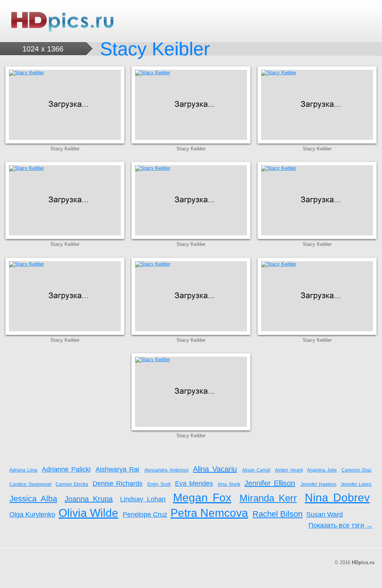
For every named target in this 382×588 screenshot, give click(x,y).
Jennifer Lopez (356, 484)
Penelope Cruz (145, 514)
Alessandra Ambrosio (166, 470)
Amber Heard (289, 470)
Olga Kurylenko (32, 514)
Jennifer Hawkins (318, 484)
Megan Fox (202, 497)
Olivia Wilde (88, 513)
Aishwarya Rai (117, 469)
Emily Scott (158, 484)
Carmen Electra (72, 484)
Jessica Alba (33, 498)
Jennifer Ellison (269, 483)
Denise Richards (118, 483)
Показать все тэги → (341, 525)
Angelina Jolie (322, 470)
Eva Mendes (194, 483)
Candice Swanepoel (30, 484)
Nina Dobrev (337, 497)
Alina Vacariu (215, 469)
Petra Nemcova (209, 513)
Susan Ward (324, 514)
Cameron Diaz (356, 470)
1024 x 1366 (42, 49)
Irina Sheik (229, 484)
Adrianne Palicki (66, 469)
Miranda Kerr (268, 498)
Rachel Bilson (278, 514)
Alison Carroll (256, 470)
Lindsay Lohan (143, 499)
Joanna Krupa (89, 499)
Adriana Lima (23, 470)
